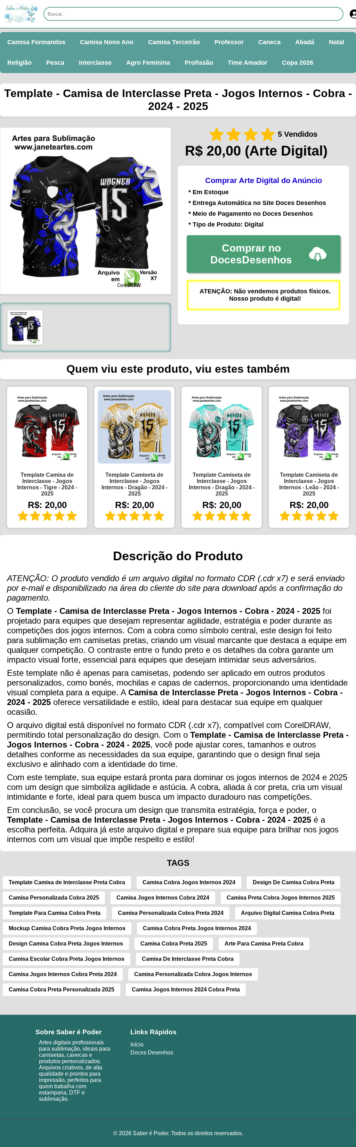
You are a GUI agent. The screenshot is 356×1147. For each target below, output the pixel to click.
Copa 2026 (297, 62)
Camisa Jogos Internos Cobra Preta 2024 (63, 974)
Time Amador (247, 62)
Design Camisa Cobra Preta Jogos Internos (66, 944)
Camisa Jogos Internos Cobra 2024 (162, 898)
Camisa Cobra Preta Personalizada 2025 (61, 989)
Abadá (304, 42)
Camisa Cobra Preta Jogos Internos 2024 (197, 928)
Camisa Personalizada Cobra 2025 (54, 898)
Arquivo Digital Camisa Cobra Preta (287, 913)
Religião (19, 62)
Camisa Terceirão (174, 42)
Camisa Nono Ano (107, 42)
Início (137, 1044)
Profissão (199, 62)
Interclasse (95, 62)
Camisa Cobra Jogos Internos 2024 (189, 882)
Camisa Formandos (36, 42)
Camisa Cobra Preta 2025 (173, 944)
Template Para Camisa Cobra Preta (54, 913)
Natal (336, 42)
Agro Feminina (148, 62)
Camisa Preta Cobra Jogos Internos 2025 (281, 898)
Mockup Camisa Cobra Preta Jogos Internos (67, 928)
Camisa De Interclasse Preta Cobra (188, 959)
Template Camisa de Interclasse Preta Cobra (67, 882)
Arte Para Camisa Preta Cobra (264, 944)
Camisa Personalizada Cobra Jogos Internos (193, 974)
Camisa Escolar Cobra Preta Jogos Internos (66, 959)
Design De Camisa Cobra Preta (293, 882)
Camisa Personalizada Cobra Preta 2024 (171, 913)
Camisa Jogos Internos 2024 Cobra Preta (186, 989)
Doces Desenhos (151, 1052)
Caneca (269, 42)
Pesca (55, 62)
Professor (229, 42)
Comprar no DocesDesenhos (251, 254)
